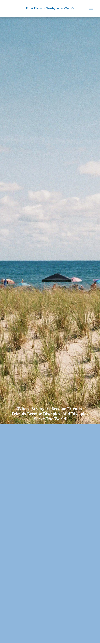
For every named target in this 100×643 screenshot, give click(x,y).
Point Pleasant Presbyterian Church (50, 8)
